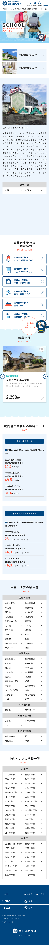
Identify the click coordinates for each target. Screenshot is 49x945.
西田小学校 (10, 810)
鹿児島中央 (30, 710)
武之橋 (8, 625)
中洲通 (8, 685)
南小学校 (29, 819)
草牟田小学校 (11, 792)
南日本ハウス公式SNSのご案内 (15, 915)
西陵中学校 (30, 856)
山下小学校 (10, 832)
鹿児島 (8, 710)
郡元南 (8, 639)
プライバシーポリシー (11, 918)
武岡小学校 (30, 796)
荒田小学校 (30, 832)
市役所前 (29, 607)
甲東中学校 (10, 848)
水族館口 (9, 607)
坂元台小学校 (11, 783)
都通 (27, 681)
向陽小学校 (10, 779)
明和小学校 (10, 828)
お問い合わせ (8, 922)
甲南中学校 (30, 848)
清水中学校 (30, 852)
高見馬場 (29, 616)
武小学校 (9, 801)
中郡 (7, 699)
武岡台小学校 (31, 801)
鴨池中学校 (30, 843)
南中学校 (29, 870)
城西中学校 (10, 856)
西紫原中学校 (11, 870)
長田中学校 (30, 866)
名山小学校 (30, 823)
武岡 (7, 190)
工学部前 (9, 694)
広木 (7, 725)
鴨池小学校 (30, 774)
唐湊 (27, 690)
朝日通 (8, 612)
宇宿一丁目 (10, 647)
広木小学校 (30, 814)
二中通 (28, 625)
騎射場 (28, 630)
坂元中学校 (10, 852)
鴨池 (7, 634)
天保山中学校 (11, 866)
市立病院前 (30, 685)
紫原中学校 (10, 874)
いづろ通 (29, 612)
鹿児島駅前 (10, 603)
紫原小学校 (10, 823)
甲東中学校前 (11, 621)
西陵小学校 (30, 787)
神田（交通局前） (13, 690)
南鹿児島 (9, 740)
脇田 (27, 647)
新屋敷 (28, 621)
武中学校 (9, 861)
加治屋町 (9, 676)
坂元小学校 (30, 779)
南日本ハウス (7, 9)
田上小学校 (10, 796)
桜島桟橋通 (30, 603)
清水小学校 (30, 783)
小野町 (28, 190)
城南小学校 (10, 787)
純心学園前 (30, 694)
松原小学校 (10, 819)
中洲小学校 (30, 805)
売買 (30, 894)
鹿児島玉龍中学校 (13, 843)
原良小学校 (10, 814)
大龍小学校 (30, 792)
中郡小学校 (10, 805)
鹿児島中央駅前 (12, 681)
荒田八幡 (9, 630)
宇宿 (27, 740)
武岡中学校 (30, 861)
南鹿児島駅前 (11, 643)
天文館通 (9, 616)
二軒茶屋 (29, 643)
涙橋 (27, 639)
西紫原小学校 (31, 810)
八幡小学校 (30, 828)
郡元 (27, 634)
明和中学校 (30, 874)
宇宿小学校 (10, 774)
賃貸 (42, 894)
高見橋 (28, 676)
